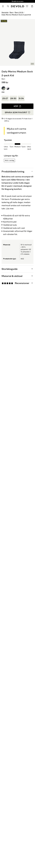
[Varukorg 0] (32, 6)
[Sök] (8, 6)
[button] (3, 88)
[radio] (3, 88)
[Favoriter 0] (27, 6)
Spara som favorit (16, 112)
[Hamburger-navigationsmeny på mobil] (3, 6)
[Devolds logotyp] (17, 6)
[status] (32, 64)
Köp (16, 106)
